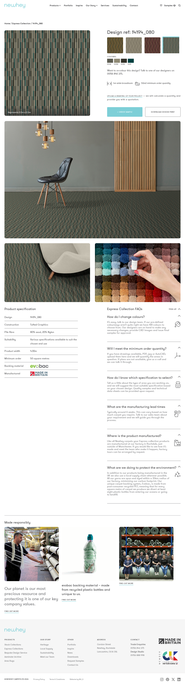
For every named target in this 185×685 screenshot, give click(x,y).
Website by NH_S (76, 679)
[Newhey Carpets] (14, 5)
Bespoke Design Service (15, 652)
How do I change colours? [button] (126, 317)
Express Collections (13, 648)
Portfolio (71, 644)
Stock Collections (12, 644)
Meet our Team (47, 656)
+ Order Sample (124, 112)
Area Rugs (9, 660)
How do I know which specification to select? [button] (140, 378)
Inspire (70, 648)
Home (7, 23)
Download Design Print (163, 112)
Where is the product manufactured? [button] (134, 436)
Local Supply (46, 648)
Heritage (44, 644)
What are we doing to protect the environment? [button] (141, 468)
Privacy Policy (39, 679)
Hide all (172, 309)
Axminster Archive (12, 656)
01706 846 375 (137, 648)
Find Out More (11, 611)
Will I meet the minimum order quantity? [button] (136, 349)
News (70, 652)
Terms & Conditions (57, 679)
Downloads (72, 656)
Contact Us (72, 664)
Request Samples (75, 660)
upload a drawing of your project (124, 96)
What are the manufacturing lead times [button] (136, 407)
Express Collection (21, 23)
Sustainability (47, 652)
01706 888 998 (137, 655)
